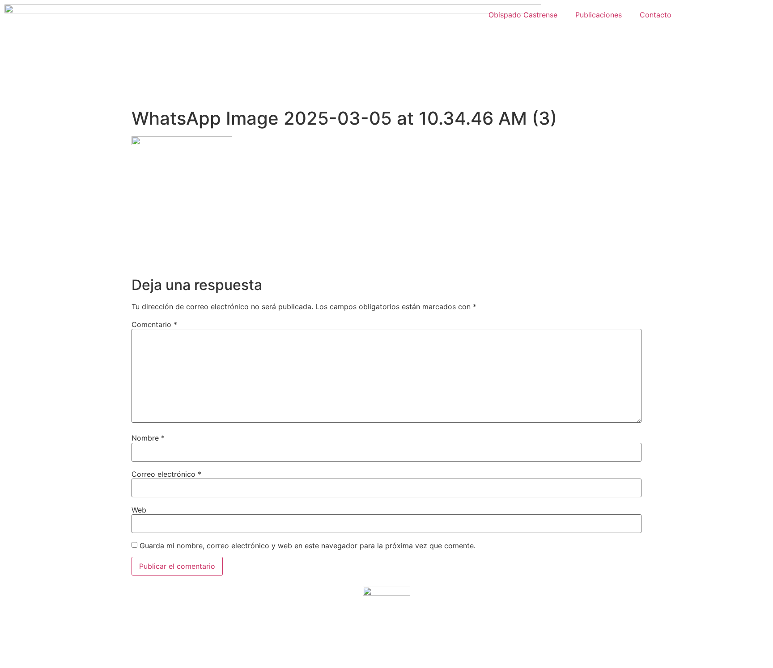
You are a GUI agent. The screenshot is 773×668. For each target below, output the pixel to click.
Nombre (148, 437)
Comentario (154, 324)
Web (139, 509)
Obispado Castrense (522, 14)
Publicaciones (598, 14)
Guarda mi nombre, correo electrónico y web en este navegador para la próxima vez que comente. (308, 545)
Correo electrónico (166, 474)
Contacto (655, 14)
